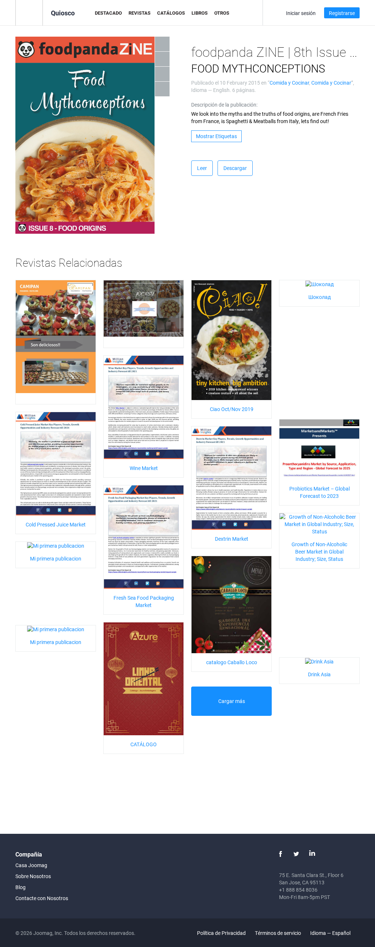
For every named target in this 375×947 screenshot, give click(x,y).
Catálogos (171, 13)
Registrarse (342, 13)
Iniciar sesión (301, 13)
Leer (202, 167)
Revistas (140, 13)
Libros (200, 13)
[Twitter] (296, 854)
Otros (221, 13)
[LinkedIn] (312, 854)
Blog (20, 887)
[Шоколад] (319, 283)
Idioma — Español (331, 932)
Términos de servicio (278, 932)
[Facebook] (280, 854)
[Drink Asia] (319, 661)
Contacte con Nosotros (41, 898)
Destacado (108, 13)
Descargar (235, 167)
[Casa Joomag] (29, 12)
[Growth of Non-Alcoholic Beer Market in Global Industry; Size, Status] (319, 523)
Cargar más (231, 701)
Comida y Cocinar (289, 82)
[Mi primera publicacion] (55, 545)
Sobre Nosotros (33, 876)
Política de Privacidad (221, 932)
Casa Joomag (31, 865)
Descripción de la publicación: (224, 104)
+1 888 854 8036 (298, 889)
